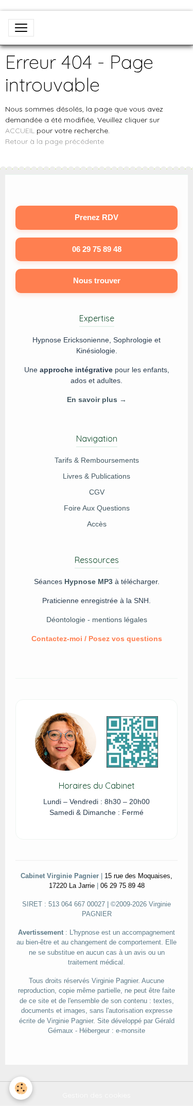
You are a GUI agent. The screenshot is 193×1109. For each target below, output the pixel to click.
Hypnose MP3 (88, 581)
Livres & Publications (96, 476)
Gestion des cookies (96, 1095)
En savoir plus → (97, 399)
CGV (96, 492)
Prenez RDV (96, 217)
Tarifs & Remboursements (97, 460)
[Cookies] (20, 1088)
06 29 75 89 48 (96, 249)
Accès (97, 524)
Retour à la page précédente (54, 141)
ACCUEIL (19, 130)
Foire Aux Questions (97, 508)
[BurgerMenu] (21, 28)
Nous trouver (96, 280)
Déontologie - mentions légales (96, 619)
